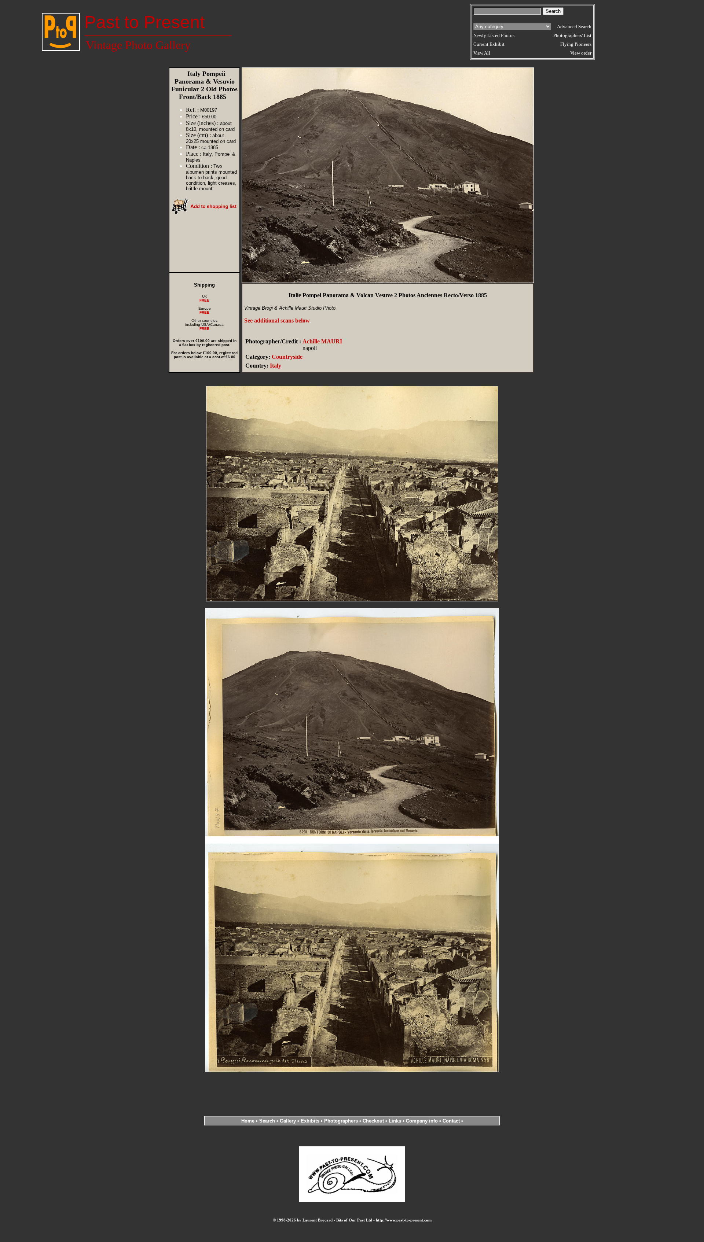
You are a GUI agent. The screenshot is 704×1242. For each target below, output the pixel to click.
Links (395, 1121)
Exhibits (310, 1121)
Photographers (341, 1121)
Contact (451, 1121)
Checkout (373, 1121)
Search (267, 1121)
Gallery (288, 1121)
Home (247, 1121)
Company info (422, 1121)
